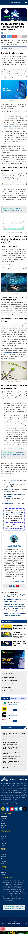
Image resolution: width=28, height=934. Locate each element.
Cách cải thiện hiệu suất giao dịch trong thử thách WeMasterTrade (19, 627)
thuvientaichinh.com (18, 581)
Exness (9, 707)
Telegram (7, 512)
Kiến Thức (7, 7)
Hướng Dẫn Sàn (8, 687)
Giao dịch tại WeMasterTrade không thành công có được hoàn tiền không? (19, 635)
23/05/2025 (15, 647)
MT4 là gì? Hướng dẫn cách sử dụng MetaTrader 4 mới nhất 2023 (12, 743)
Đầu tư (2, 827)
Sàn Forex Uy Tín (8, 674)
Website (15, 704)
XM (8, 713)
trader (5, 332)
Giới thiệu (3, 872)
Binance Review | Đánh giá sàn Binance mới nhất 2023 (13, 766)
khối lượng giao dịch (10, 352)
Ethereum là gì (8, 485)
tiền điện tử (7, 178)
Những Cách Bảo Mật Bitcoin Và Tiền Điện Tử (13, 738)
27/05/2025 (15, 630)
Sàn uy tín (3, 818)
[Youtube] (17, 586)
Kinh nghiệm (4, 825)
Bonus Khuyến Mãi (8, 690)
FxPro (9, 718)
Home (2, 7)
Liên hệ (3, 874)
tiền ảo (9, 487)
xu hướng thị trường (19, 448)
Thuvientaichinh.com (15, 923)
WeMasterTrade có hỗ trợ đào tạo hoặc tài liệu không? (19, 643)
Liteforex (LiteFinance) (13, 702)
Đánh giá (10, 704)
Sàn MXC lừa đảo (9, 499)
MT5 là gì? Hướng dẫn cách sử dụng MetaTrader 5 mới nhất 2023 (12, 748)
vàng (4, 328)
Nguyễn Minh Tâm (10, 32)
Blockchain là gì (8, 489)
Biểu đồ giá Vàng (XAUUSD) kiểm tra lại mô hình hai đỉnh (14, 734)
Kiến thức (3, 821)
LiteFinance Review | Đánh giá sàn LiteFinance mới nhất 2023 (11, 757)
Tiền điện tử (14, 698)
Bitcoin (3, 71)
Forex (6, 698)
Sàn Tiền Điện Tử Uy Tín (10, 677)
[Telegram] (14, 586)
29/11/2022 (19, 32)
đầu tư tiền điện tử (15, 480)
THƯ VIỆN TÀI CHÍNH (17, 512)
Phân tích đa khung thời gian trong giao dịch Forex (13, 752)
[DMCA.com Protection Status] (3, 808)
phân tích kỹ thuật (6, 76)
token (19, 120)
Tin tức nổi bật (7, 727)
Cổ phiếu (22, 698)
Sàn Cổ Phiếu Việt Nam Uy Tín (11, 680)
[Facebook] (10, 586)
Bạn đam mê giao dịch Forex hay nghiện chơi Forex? (13, 762)
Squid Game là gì (8, 503)
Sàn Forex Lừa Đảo (9, 684)
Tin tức (3, 823)
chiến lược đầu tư (17, 314)
